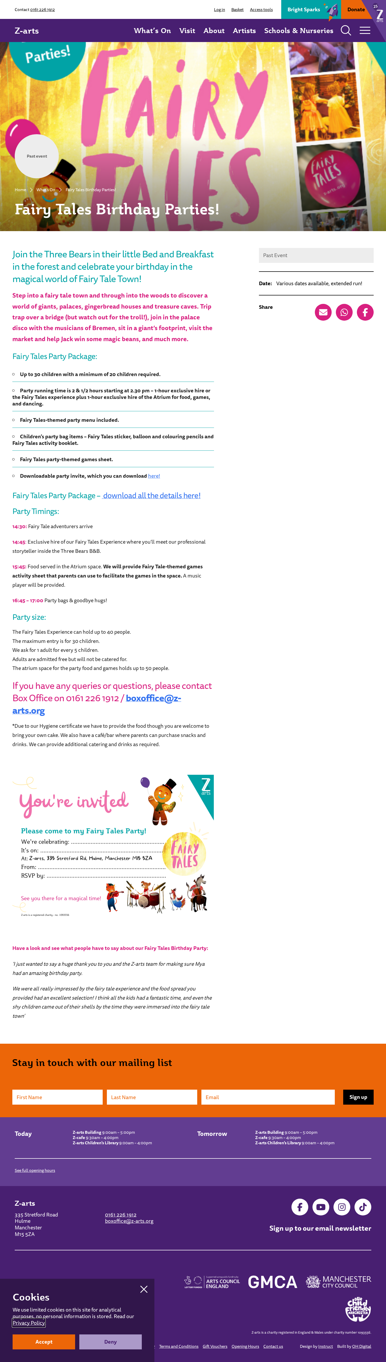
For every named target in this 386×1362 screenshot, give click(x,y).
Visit (187, 30)
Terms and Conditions (179, 1346)
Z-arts (27, 30)
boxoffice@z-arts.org (129, 1221)
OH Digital (361, 1346)
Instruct (325, 1346)
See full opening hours (35, 1170)
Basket (237, 9)
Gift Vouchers (215, 1346)
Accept (44, 1342)
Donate (356, 9)
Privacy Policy (29, 1323)
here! (154, 476)
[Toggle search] (346, 30)
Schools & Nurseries (298, 30)
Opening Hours (245, 1346)
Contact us (273, 1346)
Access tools (261, 9)
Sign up (358, 1097)
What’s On (152, 30)
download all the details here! (151, 495)
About (214, 30)
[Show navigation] (365, 30)
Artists (244, 30)
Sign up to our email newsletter (320, 1228)
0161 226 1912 (42, 9)
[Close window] (144, 1289)
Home (20, 189)
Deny (110, 1342)
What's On (45, 189)
